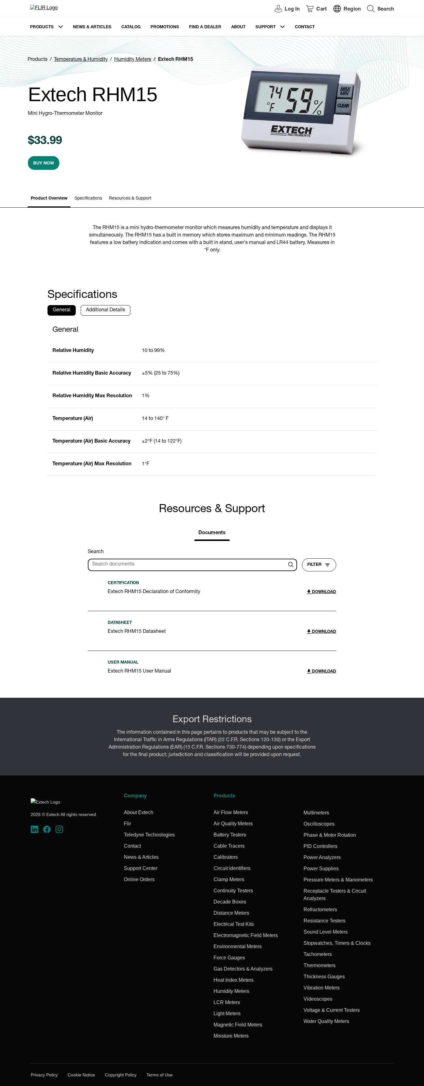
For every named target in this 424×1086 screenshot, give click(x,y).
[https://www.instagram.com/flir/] (59, 829)
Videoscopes (318, 999)
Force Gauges (229, 957)
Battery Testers (230, 834)
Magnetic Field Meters (238, 1024)
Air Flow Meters (231, 812)
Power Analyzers (322, 857)
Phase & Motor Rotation (330, 835)
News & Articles (92, 27)
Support (265, 27)
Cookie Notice (81, 1074)
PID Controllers (320, 846)
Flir (127, 823)
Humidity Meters (132, 59)
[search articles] (291, 565)
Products (42, 27)
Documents (212, 533)
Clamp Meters (229, 879)
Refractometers (320, 909)
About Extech (138, 812)
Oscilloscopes (319, 824)
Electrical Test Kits (234, 924)
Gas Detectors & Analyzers (243, 968)
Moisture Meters (231, 1036)
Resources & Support (130, 198)
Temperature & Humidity (81, 59)
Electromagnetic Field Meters (246, 935)
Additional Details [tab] (105, 310)
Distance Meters (231, 913)
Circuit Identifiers (232, 868)
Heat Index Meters (234, 980)
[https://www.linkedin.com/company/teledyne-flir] (34, 829)
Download (323, 592)
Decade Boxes (230, 901)
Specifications (88, 198)
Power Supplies (321, 868)
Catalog (131, 27)
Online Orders (139, 879)
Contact (305, 27)
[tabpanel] (212, 398)
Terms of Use (160, 1074)
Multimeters (316, 812)
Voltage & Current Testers (332, 1010)
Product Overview (49, 198)
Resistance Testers (324, 920)
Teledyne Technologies (149, 834)
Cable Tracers (229, 846)
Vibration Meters (322, 987)
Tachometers (318, 954)
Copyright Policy (121, 1074)
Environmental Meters (238, 946)
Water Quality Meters (326, 1021)
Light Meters (227, 1013)
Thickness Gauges (324, 976)
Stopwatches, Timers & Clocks (337, 943)
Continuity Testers (233, 890)
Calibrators (226, 857)
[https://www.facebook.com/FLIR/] (47, 829)
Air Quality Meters (233, 823)
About (238, 27)
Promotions (165, 27)
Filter (314, 565)
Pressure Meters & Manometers (338, 879)
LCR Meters (227, 1002)
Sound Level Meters (326, 932)
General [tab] (61, 310)
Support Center (140, 868)
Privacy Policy (44, 1074)
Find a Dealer (205, 27)
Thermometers (320, 965)
